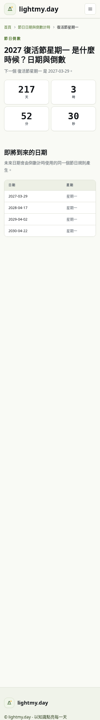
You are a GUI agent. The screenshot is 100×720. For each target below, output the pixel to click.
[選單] (90, 9)
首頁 (7, 27)
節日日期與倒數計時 (34, 27)
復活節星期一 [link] (67, 27)
